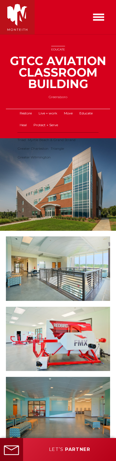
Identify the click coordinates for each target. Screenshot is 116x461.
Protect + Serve (46, 125)
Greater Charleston (32, 148)
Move (68, 113)
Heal (23, 125)
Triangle (57, 148)
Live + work (48, 113)
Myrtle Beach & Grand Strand (51, 140)
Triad (21, 140)
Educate (58, 49)
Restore (26, 113)
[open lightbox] (58, 184)
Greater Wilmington (34, 157)
